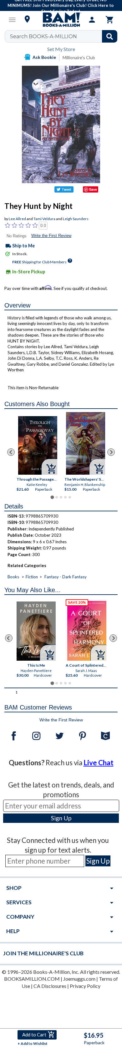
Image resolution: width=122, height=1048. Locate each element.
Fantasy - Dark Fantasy (65, 576)
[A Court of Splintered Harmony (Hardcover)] (86, 631)
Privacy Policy (85, 986)
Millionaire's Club (79, 57)
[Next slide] (111, 452)
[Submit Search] (109, 36)
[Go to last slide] (11, 452)
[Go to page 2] (56, 497)
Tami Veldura (44, 218)
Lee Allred (17, 218)
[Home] (61, 20)
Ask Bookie (44, 57)
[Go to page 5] (70, 497)
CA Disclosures (49, 986)
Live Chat (99, 762)
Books (13, 576)
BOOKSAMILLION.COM (32, 979)
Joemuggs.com (79, 979)
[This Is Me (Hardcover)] (36, 631)
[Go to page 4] (65, 497)
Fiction (32, 576)
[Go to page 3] (61, 497)
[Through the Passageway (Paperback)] (38, 445)
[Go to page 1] (52, 497)
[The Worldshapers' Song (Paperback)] (85, 443)
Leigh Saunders (76, 218)
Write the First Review (51, 235)
